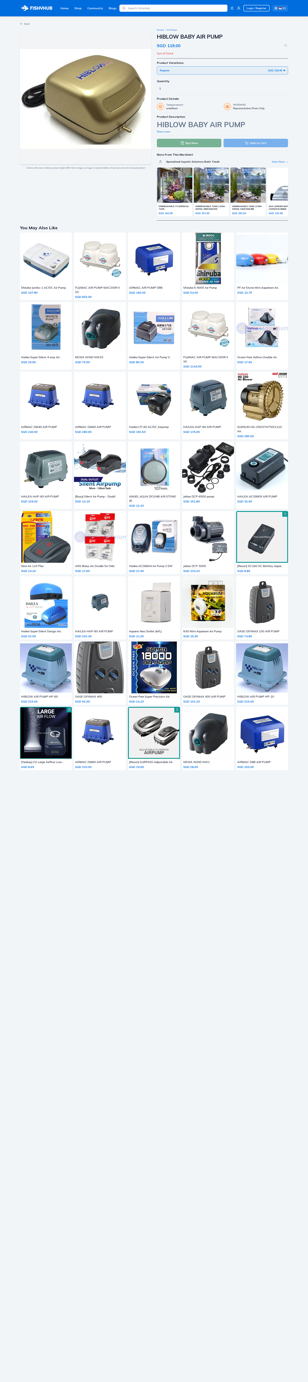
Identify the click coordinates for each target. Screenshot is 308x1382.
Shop (78, 8)
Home (64, 8)
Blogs (113, 8)
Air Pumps (172, 29)
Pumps (160, 29)
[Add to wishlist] (285, 45)
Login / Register (256, 8)
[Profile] (239, 8)
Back (27, 23)
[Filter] (232, 8)
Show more (163, 131)
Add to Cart (258, 143)
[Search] (123, 8)
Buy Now (192, 143)
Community (95, 8)
